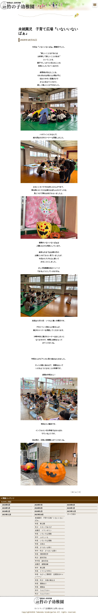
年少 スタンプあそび (43, 527)
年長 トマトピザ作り (43, 571)
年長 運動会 (40, 587)
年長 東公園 (40, 524)
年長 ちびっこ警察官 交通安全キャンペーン (49, 575)
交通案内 (49, 608)
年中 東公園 (40, 568)
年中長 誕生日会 (41, 561)
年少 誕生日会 (41, 557)
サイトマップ (39, 608)
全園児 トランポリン (43, 530)
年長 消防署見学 (41, 554)
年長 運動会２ (41, 583)
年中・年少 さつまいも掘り (46, 551)
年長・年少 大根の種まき (45, 580)
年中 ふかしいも (41, 537)
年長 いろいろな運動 (43, 534)
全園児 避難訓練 (41, 564)
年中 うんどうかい (42, 590)
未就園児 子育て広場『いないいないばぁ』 (49, 519)
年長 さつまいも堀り (43, 547)
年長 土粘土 (40, 544)
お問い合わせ (59, 608)
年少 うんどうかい (42, 594)
